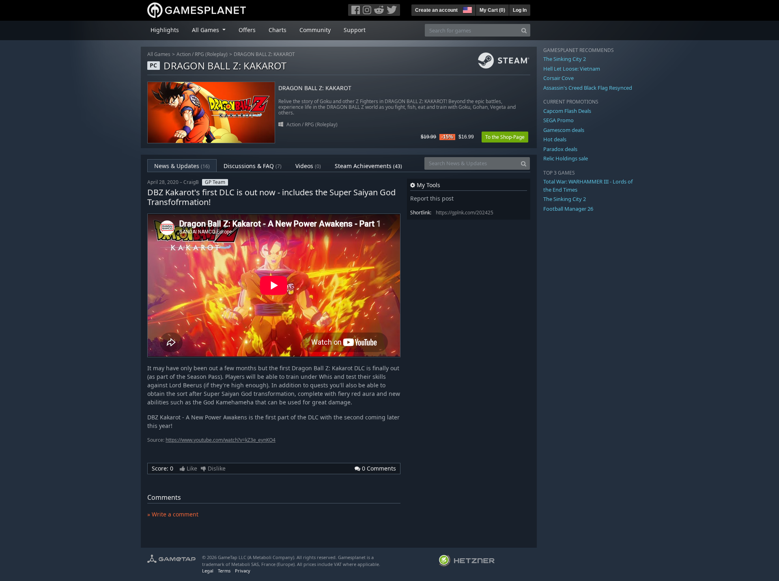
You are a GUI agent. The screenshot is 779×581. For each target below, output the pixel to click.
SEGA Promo (558, 120)
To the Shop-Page (505, 137)
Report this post (432, 198)
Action (183, 54)
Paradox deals (560, 149)
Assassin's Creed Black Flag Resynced (587, 87)
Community (315, 30)
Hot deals (554, 139)
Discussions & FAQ (253, 166)
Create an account (436, 10)
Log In (520, 10)
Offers (247, 30)
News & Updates (182, 166)
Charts (277, 30)
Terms (224, 571)
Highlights (165, 30)
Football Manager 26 (568, 208)
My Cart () (492, 10)
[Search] (524, 30)
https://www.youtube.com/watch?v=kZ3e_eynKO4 (220, 440)
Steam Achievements (368, 166)
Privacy (242, 571)
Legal (207, 571)
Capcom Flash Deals (567, 110)
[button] (466, 9)
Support (355, 30)
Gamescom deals (563, 130)
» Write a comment (172, 514)
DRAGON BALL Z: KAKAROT (264, 54)
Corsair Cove (558, 78)
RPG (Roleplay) (211, 54)
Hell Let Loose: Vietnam (571, 68)
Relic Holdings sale (565, 158)
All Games (158, 54)
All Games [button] (206, 30)
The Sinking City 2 (564, 59)
